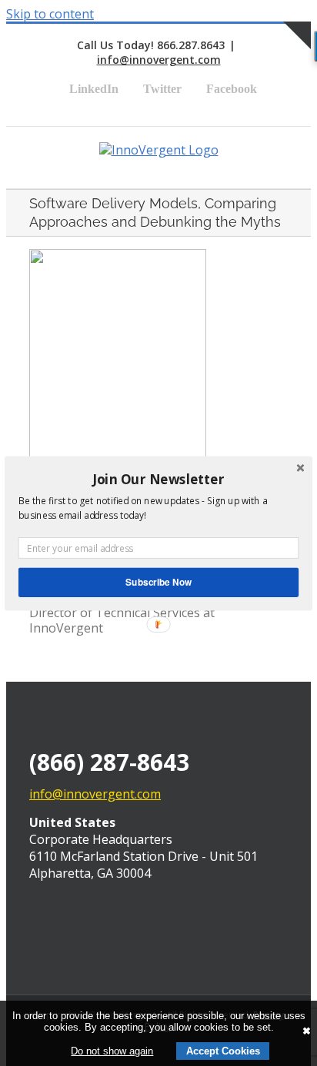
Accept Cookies (223, 1051)
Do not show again (112, 1051)
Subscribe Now (158, 581)
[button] (158, 479)
